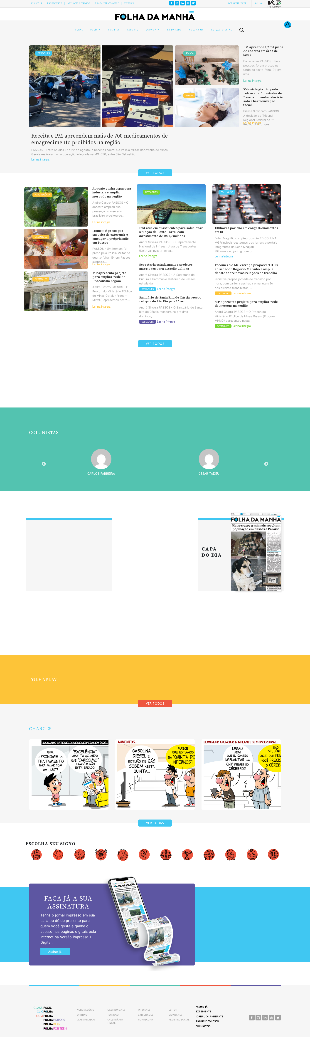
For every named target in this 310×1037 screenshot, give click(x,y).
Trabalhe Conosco (107, 3)
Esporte (132, 30)
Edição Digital (221, 30)
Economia (153, 30)
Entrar (129, 3)
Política (114, 30)
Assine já (55, 951)
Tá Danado (174, 30)
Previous (44, 464)
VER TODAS (155, 823)
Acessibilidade (237, 3)
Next (266, 464)
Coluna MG (196, 30)
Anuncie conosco (78, 3)
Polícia (95, 30)
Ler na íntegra (40, 159)
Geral (79, 30)
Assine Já (36, 3)
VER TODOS (155, 173)
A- (261, 3)
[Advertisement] (155, 388)
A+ (257, 3)
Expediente (54, 3)
